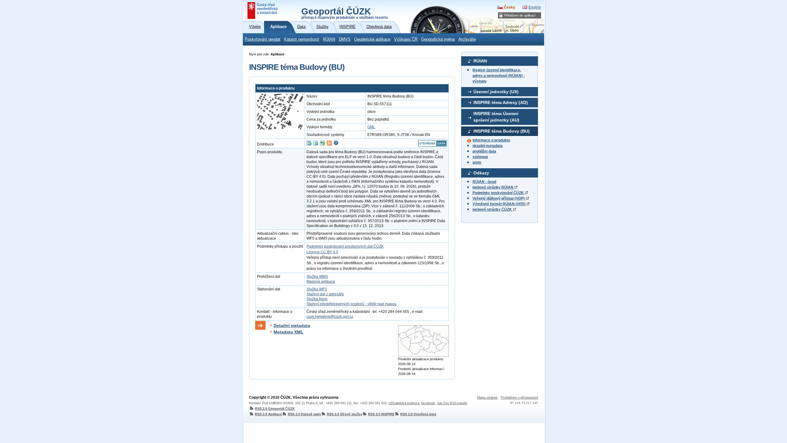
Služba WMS (317, 276)
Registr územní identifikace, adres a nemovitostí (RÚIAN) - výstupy (499, 75)
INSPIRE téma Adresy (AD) (500, 102)
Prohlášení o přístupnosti (519, 397)
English (534, 7)
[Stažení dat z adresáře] (322, 144)
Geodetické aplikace (372, 39)
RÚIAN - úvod (484, 182)
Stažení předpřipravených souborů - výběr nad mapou (351, 304)
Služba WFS (316, 289)
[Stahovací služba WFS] (308, 144)
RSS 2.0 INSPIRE (381, 414)
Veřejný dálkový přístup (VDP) (499, 198)
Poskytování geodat (262, 39)
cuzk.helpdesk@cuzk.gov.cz (329, 316)
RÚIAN (329, 39)
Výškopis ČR (405, 39)
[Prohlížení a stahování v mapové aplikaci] (336, 144)
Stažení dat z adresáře (325, 294)
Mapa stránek (487, 397)
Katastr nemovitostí (301, 39)
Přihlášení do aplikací (520, 15)
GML (371, 127)
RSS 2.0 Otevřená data (418, 414)
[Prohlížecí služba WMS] (315, 144)
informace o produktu (491, 140)
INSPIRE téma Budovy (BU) (501, 131)
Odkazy (481, 172)
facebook (428, 403)
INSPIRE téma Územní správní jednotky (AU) (496, 117)
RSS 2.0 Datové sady (304, 414)
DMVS (344, 39)
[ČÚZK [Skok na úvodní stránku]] (263, 10)
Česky (509, 7)
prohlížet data (484, 151)
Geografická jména (438, 39)
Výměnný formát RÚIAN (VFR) (499, 204)
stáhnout (480, 157)
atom (477, 162)
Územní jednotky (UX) (496, 91)
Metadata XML (288, 331)
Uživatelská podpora (404, 403)
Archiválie (467, 39)
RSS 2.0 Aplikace (268, 414)
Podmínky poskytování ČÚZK (499, 193)
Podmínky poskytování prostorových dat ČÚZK (345, 246)
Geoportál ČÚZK (344, 12)
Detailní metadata (292, 325)
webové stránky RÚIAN (493, 187)
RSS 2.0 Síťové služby (344, 414)
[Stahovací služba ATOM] (329, 144)
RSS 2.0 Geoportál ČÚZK (275, 408)
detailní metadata (488, 146)
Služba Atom (316, 299)
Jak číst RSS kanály (452, 403)
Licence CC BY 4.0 (322, 252)
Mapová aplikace (320, 281)
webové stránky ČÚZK (493, 209)
